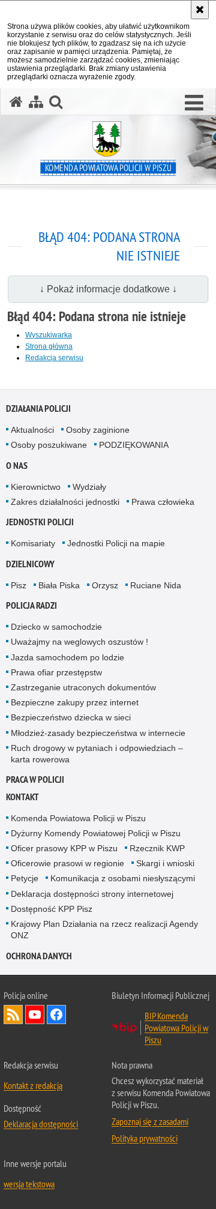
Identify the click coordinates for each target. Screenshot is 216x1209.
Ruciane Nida (155, 585)
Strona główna (49, 346)
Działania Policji (38, 408)
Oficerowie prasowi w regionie (67, 863)
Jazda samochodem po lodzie (67, 657)
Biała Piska (59, 585)
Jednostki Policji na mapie (116, 543)
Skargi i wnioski (165, 863)
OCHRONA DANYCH (39, 956)
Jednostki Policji (40, 522)
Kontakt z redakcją (33, 1085)
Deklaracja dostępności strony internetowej (92, 894)
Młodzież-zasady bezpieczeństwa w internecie (98, 733)
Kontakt (22, 797)
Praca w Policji (35, 779)
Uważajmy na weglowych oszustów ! (79, 642)
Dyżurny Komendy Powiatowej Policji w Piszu (96, 833)
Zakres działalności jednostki (65, 502)
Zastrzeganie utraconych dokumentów (83, 687)
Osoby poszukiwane (49, 445)
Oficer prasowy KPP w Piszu (64, 848)
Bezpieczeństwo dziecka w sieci (71, 717)
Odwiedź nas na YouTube (34, 1014)
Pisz (18, 585)
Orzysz (105, 585)
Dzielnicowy (30, 564)
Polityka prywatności (145, 1138)
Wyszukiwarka (48, 335)
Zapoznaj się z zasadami (150, 1121)
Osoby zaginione (98, 430)
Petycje (24, 878)
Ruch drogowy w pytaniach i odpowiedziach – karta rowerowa (97, 753)
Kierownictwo (36, 487)
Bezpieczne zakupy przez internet (75, 702)
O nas (17, 465)
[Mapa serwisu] (36, 101)
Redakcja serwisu (54, 358)
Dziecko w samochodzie (56, 627)
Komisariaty (33, 543)
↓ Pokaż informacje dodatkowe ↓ (108, 289)
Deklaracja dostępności (41, 1124)
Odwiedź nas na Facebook (56, 1014)
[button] (194, 103)
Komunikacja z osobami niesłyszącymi (122, 878)
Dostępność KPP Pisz (51, 909)
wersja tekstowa (29, 1184)
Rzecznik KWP (157, 848)
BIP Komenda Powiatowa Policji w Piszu (176, 1028)
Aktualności (32, 430)
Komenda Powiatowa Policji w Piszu (78, 818)
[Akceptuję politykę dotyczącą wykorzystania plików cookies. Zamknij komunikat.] (200, 9)
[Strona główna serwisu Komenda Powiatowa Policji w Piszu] (16, 101)
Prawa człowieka (162, 502)
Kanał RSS (13, 1014)
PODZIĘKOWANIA (134, 445)
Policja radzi (31, 605)
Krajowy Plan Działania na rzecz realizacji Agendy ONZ (104, 929)
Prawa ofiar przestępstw (56, 672)
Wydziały (89, 487)
